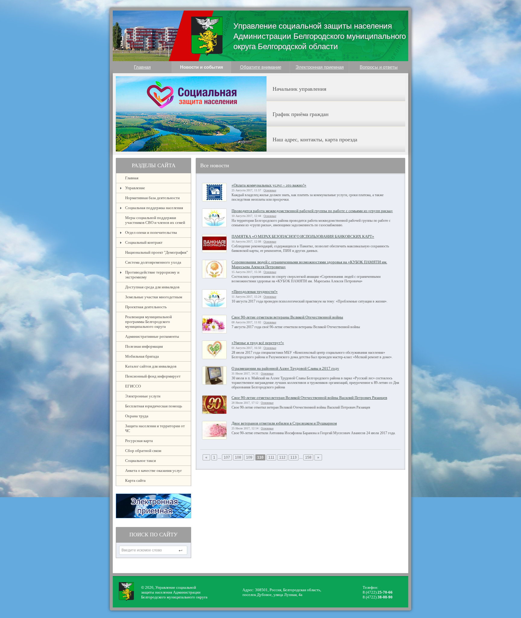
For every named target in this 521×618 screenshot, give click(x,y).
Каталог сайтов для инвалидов (150, 366)
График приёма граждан (301, 114)
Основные (270, 190)
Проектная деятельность (146, 307)
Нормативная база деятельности (152, 198)
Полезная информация (144, 346)
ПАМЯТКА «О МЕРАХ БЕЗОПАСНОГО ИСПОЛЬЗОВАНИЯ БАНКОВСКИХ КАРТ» (303, 236)
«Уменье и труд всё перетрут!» (258, 342)
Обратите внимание (260, 67)
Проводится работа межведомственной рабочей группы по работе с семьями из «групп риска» (312, 211)
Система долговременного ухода (153, 262)
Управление (135, 188)
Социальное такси (140, 460)
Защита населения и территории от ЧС (155, 428)
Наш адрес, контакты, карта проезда (315, 139)
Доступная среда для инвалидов (152, 287)
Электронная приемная (319, 67)
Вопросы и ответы (379, 67)
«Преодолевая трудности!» (255, 291)
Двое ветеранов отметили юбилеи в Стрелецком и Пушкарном (284, 423)
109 (249, 457)
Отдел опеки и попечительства (151, 232)
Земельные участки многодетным (153, 297)
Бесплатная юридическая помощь (153, 406)
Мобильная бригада (142, 356)
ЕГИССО (133, 386)
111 (271, 457)
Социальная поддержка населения (154, 207)
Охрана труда (136, 416)
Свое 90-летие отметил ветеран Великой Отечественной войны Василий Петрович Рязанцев (309, 397)
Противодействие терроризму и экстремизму (152, 274)
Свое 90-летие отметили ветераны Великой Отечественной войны (287, 317)
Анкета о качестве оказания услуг (153, 470)
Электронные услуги (142, 396)
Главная (142, 67)
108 (238, 457)
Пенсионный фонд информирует (153, 376)
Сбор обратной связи (143, 450)
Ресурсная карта (139, 440)
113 (293, 457)
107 (227, 457)
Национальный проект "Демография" (156, 252)
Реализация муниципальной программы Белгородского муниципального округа (148, 322)
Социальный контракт (144, 242)
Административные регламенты (152, 336)
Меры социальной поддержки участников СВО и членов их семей (155, 220)
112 (282, 457)
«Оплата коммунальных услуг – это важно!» (269, 185)
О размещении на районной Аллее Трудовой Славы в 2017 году (285, 368)
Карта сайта (135, 480)
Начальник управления (299, 88)
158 (308, 457)
